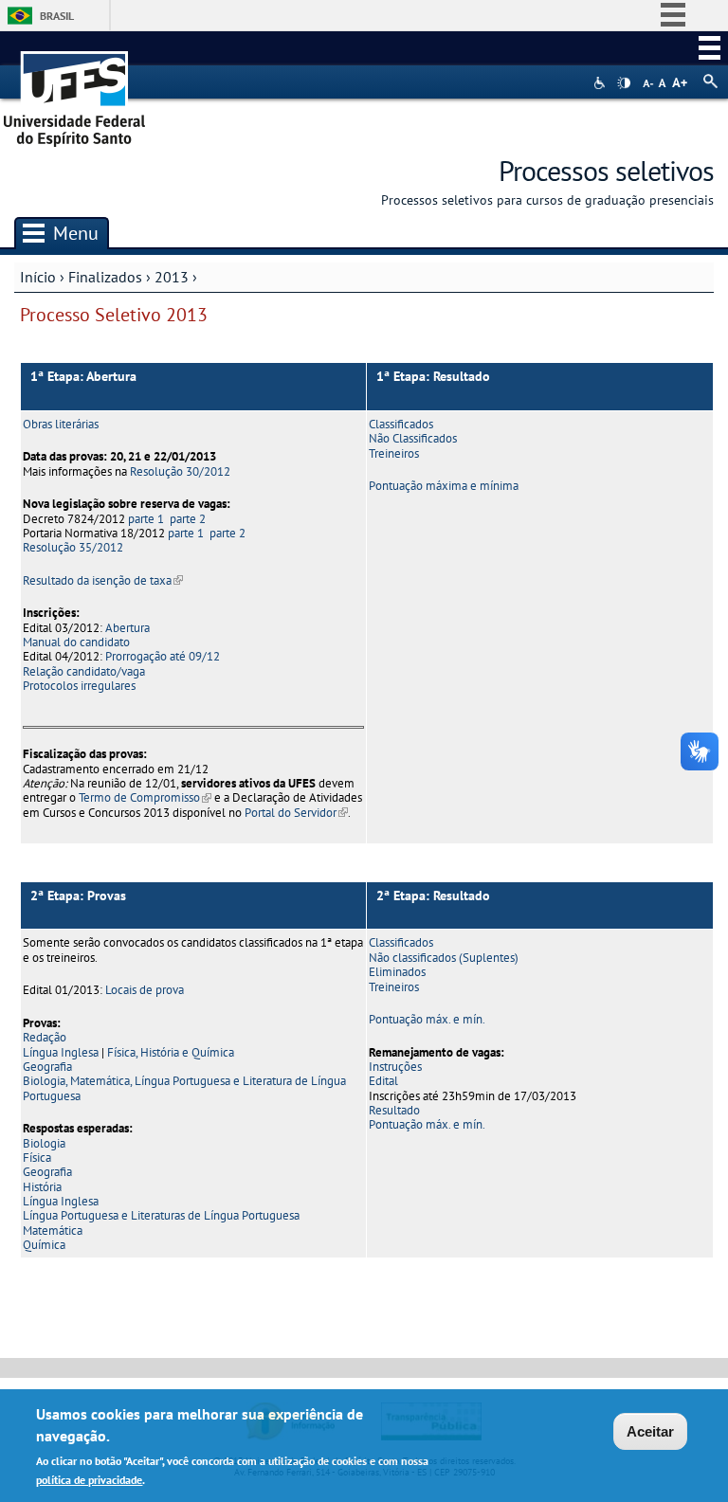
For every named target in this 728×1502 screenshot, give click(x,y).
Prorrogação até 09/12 (162, 656)
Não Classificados (413, 438)
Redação (44, 1037)
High (623, 83)
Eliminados (397, 972)
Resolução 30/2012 (180, 471)
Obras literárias (61, 424)
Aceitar (650, 1431)
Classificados (401, 424)
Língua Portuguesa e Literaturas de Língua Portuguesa (161, 1215)
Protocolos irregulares (79, 686)
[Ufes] (75, 92)
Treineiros (394, 453)
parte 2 (188, 519)
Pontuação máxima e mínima (444, 486)
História (42, 1187)
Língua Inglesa (61, 1052)
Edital (383, 1081)
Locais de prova (144, 990)
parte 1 (146, 519)
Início (38, 276)
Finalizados (105, 276)
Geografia (47, 1067)
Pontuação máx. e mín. (427, 1019)
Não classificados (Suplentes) (444, 958)
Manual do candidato (76, 642)
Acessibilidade (601, 83)
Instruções (395, 1067)
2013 (172, 276)
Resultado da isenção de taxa (103, 580)
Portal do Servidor (296, 813)
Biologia (44, 1143)
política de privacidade (89, 1480)
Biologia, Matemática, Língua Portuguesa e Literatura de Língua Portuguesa (184, 1088)
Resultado (394, 1110)
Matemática (52, 1230)
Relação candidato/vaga (84, 671)
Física (37, 1157)
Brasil (57, 16)
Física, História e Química (170, 1052)
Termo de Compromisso (145, 797)
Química (44, 1245)
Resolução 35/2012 (73, 547)
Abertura (127, 628)
